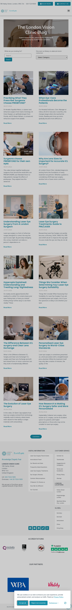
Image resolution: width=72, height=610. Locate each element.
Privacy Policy (58, 597)
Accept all (22, 603)
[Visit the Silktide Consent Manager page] (65, 603)
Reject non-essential (38, 603)
